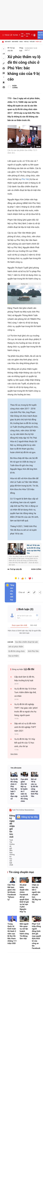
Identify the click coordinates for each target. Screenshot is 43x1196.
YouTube (15, 35)
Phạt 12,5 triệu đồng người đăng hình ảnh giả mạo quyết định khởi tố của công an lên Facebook (36, 936)
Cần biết (22, 35)
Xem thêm (14, 754)
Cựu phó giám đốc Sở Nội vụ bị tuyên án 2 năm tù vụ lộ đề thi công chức (24, 790)
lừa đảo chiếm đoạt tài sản (26, 642)
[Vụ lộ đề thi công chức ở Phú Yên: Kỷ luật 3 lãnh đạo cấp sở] (14, 774)
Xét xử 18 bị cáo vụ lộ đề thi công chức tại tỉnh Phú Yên (34, 787)
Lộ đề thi (29, 669)
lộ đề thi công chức (16, 651)
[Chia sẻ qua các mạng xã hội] (40, 592)
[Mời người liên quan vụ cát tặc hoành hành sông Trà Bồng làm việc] (24, 919)
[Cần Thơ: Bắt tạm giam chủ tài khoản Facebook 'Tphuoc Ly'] (12, 880)
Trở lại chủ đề (11, 49)
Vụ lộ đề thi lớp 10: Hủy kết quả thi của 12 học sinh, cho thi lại (24, 743)
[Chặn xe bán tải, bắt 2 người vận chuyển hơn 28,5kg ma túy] (36, 880)
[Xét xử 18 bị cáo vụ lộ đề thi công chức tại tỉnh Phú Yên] (34, 774)
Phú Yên (25, 179)
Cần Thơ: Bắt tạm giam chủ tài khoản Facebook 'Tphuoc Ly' (12, 892)
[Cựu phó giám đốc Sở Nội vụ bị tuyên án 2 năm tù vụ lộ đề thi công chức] (24, 774)
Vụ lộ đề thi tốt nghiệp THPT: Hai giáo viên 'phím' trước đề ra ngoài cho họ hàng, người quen (26, 710)
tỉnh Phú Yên (33, 651)
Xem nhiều (15, 41)
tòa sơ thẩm (13, 656)
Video (21, 41)
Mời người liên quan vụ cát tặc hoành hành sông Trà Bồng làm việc (24, 931)
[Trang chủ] (3, 42)
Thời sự (26, 41)
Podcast (7, 35)
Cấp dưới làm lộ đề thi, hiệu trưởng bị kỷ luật (24, 679)
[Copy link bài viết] (34, 592)
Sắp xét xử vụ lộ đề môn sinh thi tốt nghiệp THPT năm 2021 (25, 727)
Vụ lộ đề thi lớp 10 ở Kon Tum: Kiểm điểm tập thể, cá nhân (25, 692)
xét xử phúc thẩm (15, 646)
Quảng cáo (28, 35)
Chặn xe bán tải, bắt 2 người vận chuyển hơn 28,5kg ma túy (36, 893)
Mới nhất (8, 41)
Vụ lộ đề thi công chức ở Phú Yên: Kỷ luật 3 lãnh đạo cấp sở (14, 789)
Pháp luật (39, 41)
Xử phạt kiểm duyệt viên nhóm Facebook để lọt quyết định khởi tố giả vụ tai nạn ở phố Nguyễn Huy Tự (24, 898)
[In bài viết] (4, 87)
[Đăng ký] (27, 817)
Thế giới (32, 41)
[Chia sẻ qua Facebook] (28, 592)
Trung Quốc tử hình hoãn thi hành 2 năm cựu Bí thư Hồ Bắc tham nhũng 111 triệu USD (12, 933)
